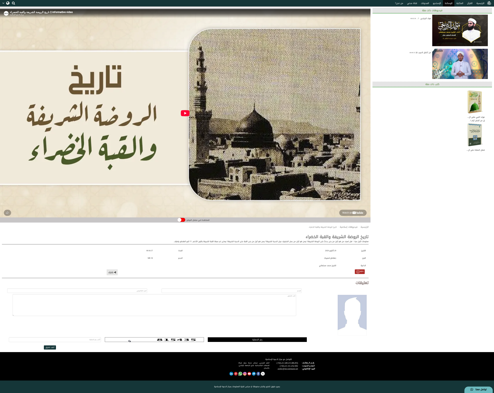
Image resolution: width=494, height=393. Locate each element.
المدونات (425, 3)
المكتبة (459, 3)
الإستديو (437, 3)
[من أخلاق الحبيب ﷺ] (460, 64)
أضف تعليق (49, 347)
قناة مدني (412, 3)
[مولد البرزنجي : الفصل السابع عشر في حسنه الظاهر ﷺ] (460, 30)
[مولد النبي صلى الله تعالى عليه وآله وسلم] (475, 102)
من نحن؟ (399, 3)
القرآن (470, 3)
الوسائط (448, 3)
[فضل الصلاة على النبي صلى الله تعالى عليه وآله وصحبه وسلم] (475, 135)
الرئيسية (480, 3)
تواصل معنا (480, 389)
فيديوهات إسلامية (349, 227)
